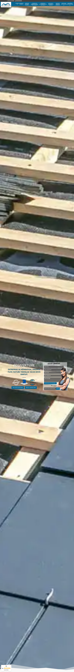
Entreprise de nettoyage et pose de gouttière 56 (43, 4)
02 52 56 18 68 (11, 0)
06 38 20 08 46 (19, 0)
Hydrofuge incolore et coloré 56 (27, 4)
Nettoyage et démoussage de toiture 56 (51, 4)
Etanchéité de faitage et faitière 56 (70, 4)
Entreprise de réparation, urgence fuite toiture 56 (34, 4)
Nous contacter (31, 387)
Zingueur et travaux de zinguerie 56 (58, 4)
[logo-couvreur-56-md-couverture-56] (6, 4)
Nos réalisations (18, 387)
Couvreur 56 (17, 4)
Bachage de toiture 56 (21, 4)
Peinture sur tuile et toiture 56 (64, 4)
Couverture (24, 366)
